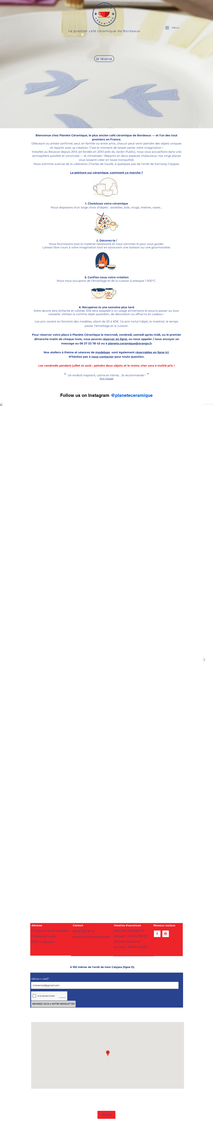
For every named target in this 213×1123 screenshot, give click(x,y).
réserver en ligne (115, 339)
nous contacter (102, 356)
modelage (102, 352)
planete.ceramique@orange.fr (130, 343)
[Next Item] (204, 660)
